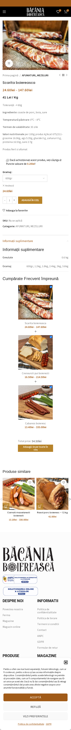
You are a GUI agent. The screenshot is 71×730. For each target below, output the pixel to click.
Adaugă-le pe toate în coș (35, 448)
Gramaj (7, 172)
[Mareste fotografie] (9, 63)
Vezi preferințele (35, 716)
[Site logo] (35, 11)
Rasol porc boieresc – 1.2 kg (52, 512)
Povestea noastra (13, 609)
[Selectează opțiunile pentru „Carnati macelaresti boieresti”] (6, 506)
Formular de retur (47, 647)
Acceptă (35, 697)
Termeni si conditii (48, 624)
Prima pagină (10, 75)
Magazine (8, 621)
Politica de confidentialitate (31, 723)
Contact (42, 630)
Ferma (6, 615)
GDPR (49, 723)
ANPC (40, 636)
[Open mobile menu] (4, 11)
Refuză (36, 706)
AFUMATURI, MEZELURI (35, 75)
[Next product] (66, 75)
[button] (66, 662)
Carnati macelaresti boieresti (18, 514)
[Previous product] (60, 75)
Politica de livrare (47, 618)
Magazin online (11, 626)
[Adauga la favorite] (30, 483)
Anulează (9, 185)
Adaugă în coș (30, 200)
